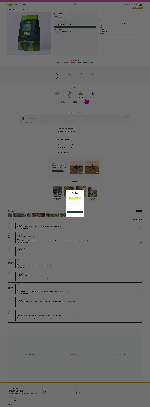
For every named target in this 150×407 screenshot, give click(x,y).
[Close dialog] (82, 191)
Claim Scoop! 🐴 (75, 212)
